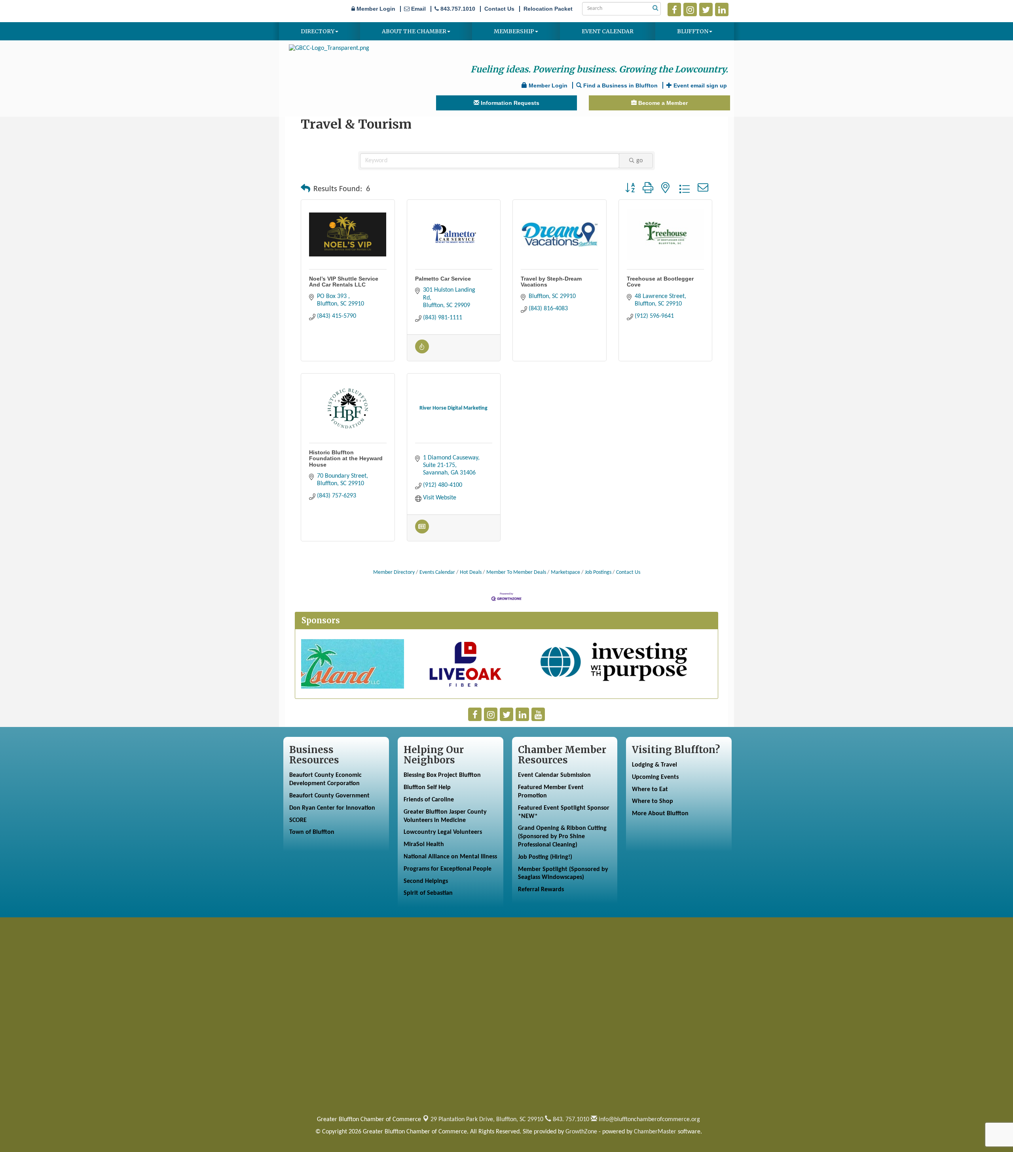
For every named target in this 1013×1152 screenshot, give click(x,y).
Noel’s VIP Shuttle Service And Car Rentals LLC (343, 281)
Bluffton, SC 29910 (487, 1119)
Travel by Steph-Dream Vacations (551, 281)
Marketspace (565, 572)
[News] (422, 532)
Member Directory (394, 572)
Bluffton (692, 31)
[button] (305, 189)
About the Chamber (414, 31)
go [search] (639, 161)
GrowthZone (581, 1132)
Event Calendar (608, 31)
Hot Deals (471, 572)
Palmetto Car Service (443, 278)
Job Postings (598, 572)
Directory (317, 31)
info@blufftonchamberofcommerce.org (648, 1119)
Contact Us (628, 572)
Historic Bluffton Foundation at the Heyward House (346, 458)
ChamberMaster (655, 1132)
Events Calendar (437, 572)
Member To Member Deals (516, 572)
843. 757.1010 (570, 1119)
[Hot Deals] (422, 352)
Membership (514, 31)
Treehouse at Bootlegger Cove (660, 281)
